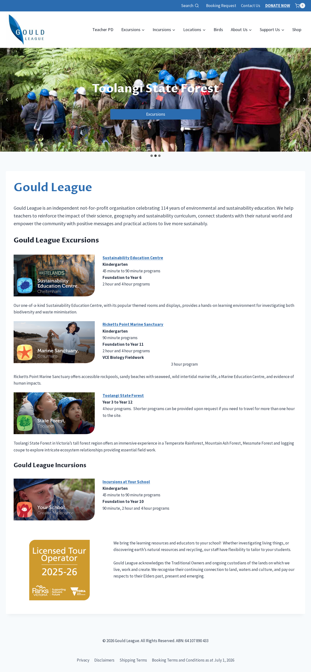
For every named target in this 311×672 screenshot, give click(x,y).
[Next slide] (304, 99)
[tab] (151, 156)
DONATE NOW (277, 5)
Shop (296, 29)
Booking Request (221, 5)
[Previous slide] (7, 99)
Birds (218, 29)
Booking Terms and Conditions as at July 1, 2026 (193, 660)
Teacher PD (102, 29)
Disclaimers (104, 660)
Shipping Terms (133, 660)
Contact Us (250, 5)
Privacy (83, 660)
